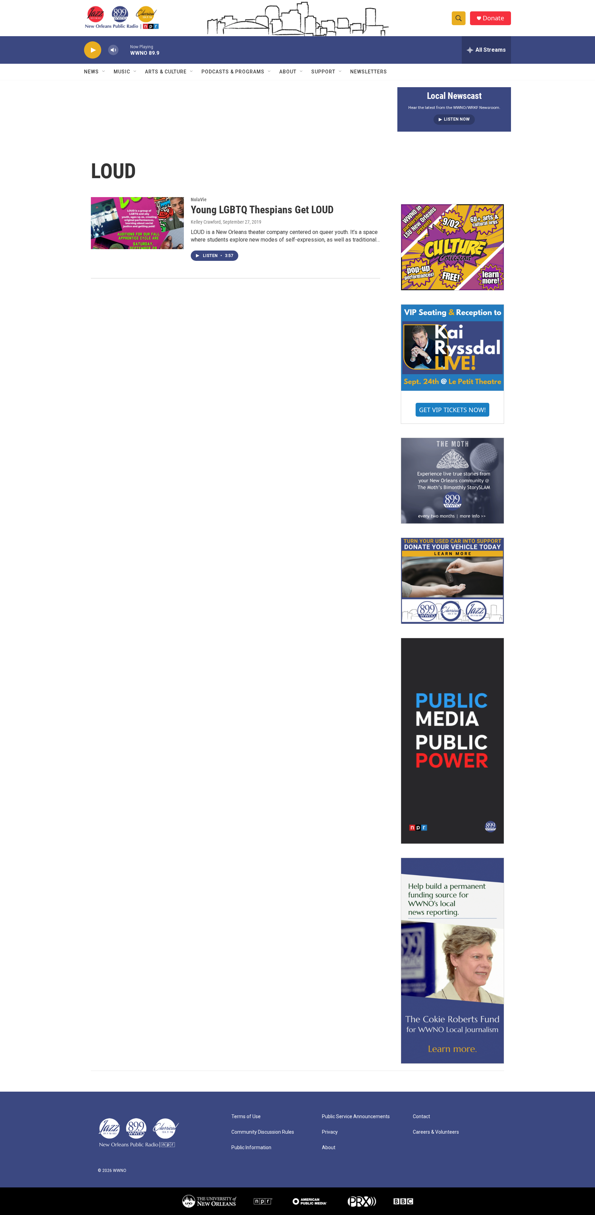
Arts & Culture (166, 71)
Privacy (330, 1132)
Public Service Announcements (356, 1116)
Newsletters (368, 71)
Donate (493, 18)
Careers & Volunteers (436, 1132)
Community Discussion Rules (262, 1132)
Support (323, 71)
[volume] (113, 50)
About (287, 71)
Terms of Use (246, 1116)
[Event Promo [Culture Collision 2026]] (452, 247)
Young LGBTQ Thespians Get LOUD (262, 210)
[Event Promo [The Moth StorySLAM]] (452, 480)
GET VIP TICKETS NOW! (452, 410)
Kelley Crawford (206, 222)
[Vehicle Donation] (452, 580)
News (91, 71)
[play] (92, 50)
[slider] (124, 49)
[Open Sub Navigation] (104, 71)
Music (122, 71)
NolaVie (199, 199)
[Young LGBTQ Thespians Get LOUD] (137, 223)
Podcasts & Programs (232, 71)
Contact (421, 1116)
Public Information (251, 1147)
